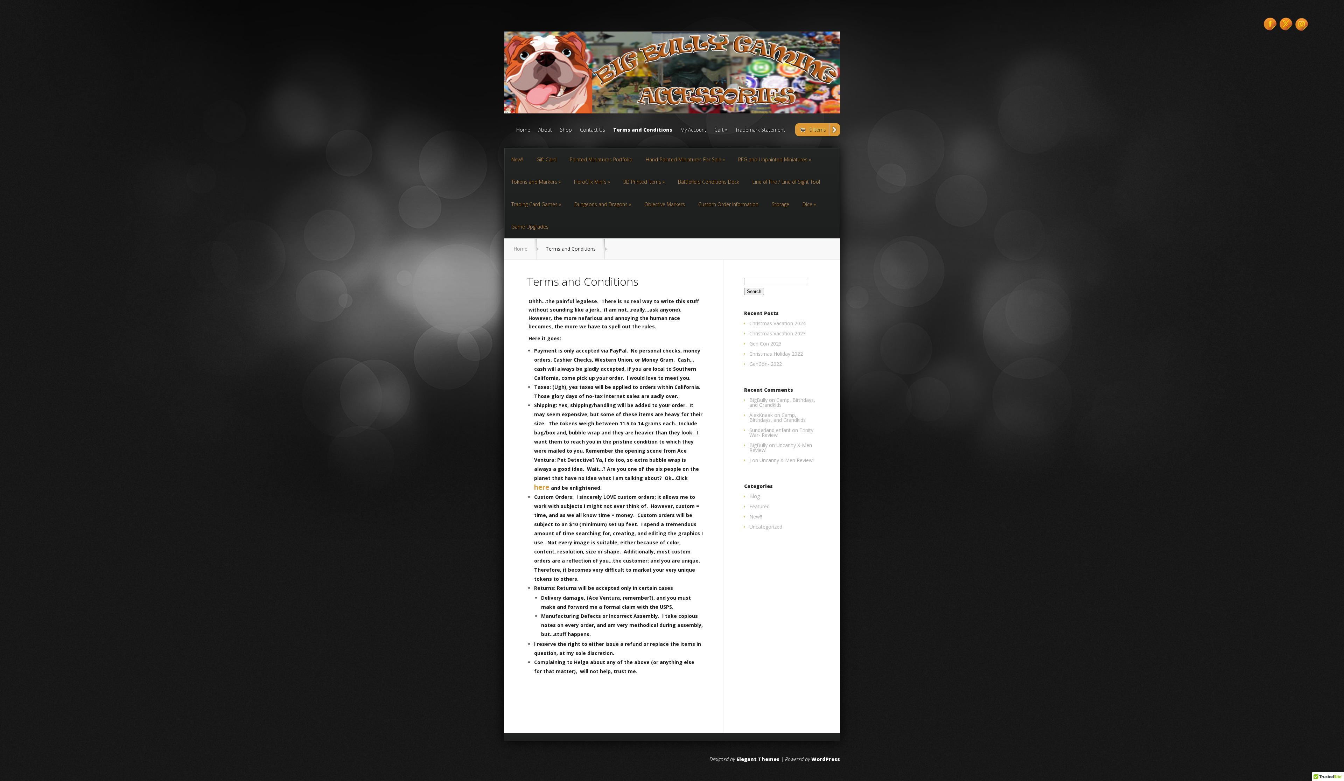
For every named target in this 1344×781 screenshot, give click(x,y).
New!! (517, 159)
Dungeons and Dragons (601, 204)
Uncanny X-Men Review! (780, 447)
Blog (754, 496)
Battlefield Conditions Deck (708, 182)
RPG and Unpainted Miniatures (772, 159)
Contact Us (592, 130)
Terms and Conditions (642, 130)
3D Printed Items (642, 182)
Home (523, 130)
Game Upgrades (529, 226)
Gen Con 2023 (765, 343)
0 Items (817, 129)
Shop (566, 130)
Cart (719, 130)
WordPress (825, 759)
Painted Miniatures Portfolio (601, 159)
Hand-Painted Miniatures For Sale (683, 159)
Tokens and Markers (534, 182)
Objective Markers (664, 204)
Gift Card (546, 159)
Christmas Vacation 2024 (777, 323)
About (545, 130)
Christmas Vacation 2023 (777, 333)
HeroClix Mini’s (590, 182)
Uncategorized (765, 526)
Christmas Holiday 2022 (776, 353)
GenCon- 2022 (765, 364)
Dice (807, 204)
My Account (693, 130)
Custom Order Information (728, 204)
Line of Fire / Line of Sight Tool (786, 182)
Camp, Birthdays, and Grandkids (782, 402)
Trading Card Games (534, 204)
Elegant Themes (757, 759)
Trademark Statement (760, 130)
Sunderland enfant (770, 430)
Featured (759, 506)
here (542, 487)
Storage (780, 204)
